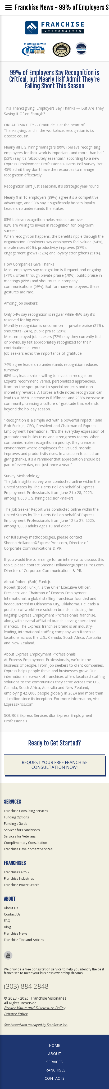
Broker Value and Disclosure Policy (34, 1007)
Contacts (55, 1078)
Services (54, 1061)
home (54, 1045)
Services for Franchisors (22, 830)
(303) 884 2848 (26, 986)
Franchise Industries (19, 878)
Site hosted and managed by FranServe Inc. (35, 1024)
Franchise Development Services (28, 849)
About (54, 1053)
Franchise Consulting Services (26, 811)
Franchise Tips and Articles (24, 940)
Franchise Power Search (21, 885)
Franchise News (15, 933)
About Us (11, 908)
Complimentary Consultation (25, 842)
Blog (7, 927)
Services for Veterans (19, 836)
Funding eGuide (16, 823)
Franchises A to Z (17, 872)
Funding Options (16, 817)
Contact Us (12, 914)
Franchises (54, 1070)
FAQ (7, 920)
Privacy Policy (16, 1013)
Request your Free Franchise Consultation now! (55, 765)
